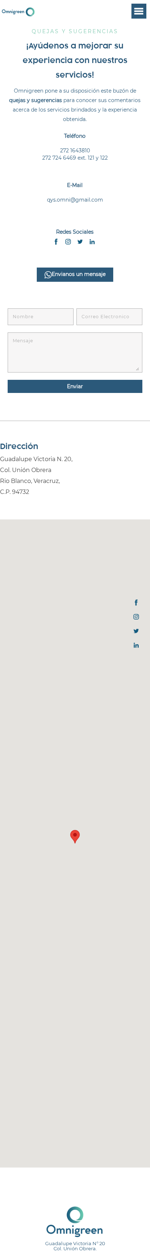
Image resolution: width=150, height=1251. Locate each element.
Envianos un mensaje (79, 274)
